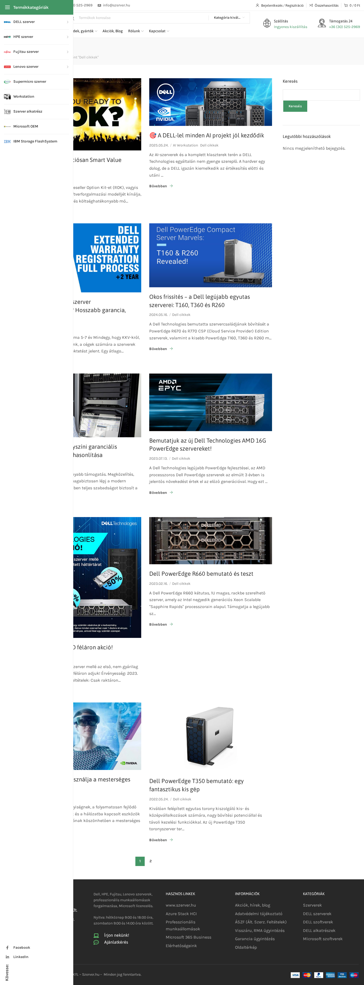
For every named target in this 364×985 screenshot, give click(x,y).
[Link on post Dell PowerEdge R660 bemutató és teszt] (210, 540)
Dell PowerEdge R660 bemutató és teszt (201, 573)
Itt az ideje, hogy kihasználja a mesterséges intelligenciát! (74, 783)
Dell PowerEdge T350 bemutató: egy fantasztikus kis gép (196, 785)
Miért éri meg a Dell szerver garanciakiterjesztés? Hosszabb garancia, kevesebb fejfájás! (72, 310)
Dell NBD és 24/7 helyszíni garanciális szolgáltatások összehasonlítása (68, 450)
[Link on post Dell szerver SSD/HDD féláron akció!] (80, 577)
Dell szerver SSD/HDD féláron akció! (66, 647)
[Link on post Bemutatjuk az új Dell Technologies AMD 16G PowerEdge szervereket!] (210, 402)
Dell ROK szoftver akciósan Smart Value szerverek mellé (70, 164)
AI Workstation (185, 145)
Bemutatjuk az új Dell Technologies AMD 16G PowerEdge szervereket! (207, 444)
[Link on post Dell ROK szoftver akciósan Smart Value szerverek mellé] (80, 114)
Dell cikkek (209, 145)
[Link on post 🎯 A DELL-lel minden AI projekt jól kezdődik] (210, 102)
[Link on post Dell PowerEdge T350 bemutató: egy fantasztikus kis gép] (210, 737)
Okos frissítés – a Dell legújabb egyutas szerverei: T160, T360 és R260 (199, 300)
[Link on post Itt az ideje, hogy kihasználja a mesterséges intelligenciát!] (80, 736)
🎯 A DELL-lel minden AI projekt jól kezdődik (206, 135)
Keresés (290, 81)
